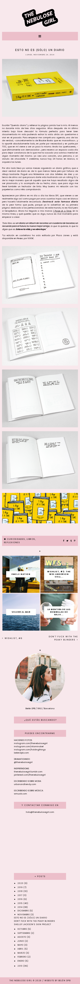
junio (21, 941)
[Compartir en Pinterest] (75, 541)
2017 (20, 895)
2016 (20, 899)
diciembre (23, 910)
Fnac (20, 238)
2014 (20, 907)
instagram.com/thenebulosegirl (30, 743)
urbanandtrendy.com (25, 784)
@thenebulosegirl (23, 762)
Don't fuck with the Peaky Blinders (63, 638)
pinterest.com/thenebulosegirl (30, 774)
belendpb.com (21, 752)
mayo (20, 945)
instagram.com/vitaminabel (29, 746)
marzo (21, 953)
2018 (20, 891)
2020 (20, 883)
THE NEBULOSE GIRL (20, 980)
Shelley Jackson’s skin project (32, 924)
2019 (20, 887)
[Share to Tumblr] (71, 541)
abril (20, 948)
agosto (22, 937)
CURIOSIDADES (16, 539)
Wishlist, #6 (13, 638)
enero (21, 961)
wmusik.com (20, 793)
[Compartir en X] (67, 541)
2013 (20, 966)
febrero (22, 956)
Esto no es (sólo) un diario (30, 917)
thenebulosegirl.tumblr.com (28, 771)
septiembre (24, 933)
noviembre (24, 914)
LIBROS (31, 539)
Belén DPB (64, 980)
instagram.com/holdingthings (30, 749)
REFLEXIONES (12, 542)
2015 (20, 903)
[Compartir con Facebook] (64, 541)
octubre (22, 929)
